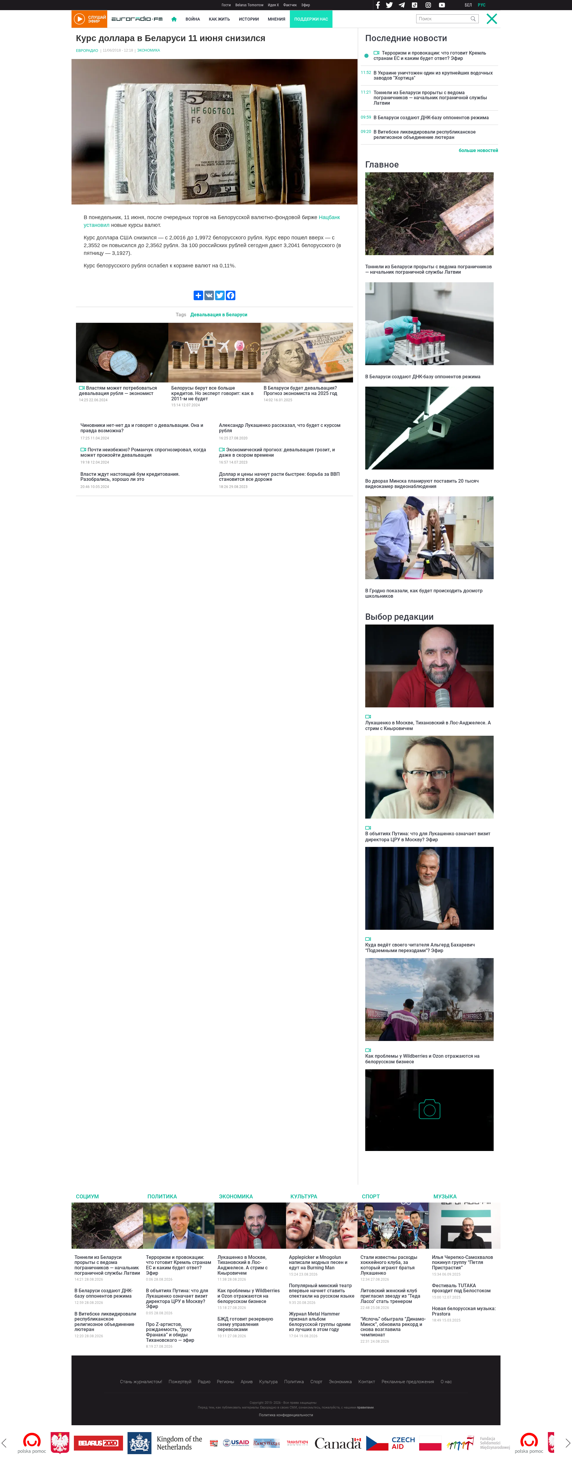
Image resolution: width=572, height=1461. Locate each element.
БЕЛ (468, 5)
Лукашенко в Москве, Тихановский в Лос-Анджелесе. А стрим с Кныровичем (242, 1265)
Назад (3, 1443)
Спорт (371, 1196)
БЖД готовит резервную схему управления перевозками (245, 1324)
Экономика (148, 50)
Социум (87, 1196)
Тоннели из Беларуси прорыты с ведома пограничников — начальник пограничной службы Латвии (430, 98)
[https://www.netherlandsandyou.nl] (133, 1443)
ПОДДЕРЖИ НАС (311, 19)
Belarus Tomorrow (249, 5)
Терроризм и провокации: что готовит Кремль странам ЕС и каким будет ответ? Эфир (430, 55)
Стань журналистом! (141, 1381)
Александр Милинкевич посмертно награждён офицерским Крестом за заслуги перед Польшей (428, 1160)
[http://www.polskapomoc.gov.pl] (496, 1443)
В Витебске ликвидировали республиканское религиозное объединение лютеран (425, 134)
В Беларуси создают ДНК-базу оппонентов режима (431, 117)
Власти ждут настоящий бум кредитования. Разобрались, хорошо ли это (130, 476)
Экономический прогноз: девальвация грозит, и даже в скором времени (277, 452)
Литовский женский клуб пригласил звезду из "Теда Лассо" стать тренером (390, 1296)
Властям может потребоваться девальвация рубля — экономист (118, 390)
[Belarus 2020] (65, 1443)
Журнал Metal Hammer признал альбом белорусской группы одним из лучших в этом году (320, 1322)
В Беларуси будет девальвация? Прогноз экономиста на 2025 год (300, 390)
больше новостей (478, 150)
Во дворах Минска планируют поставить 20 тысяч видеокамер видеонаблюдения (422, 483)
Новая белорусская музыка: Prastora (464, 1311)
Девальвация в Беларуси (218, 314)
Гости (226, 5)
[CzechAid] (357, 1443)
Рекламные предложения (408, 1381)
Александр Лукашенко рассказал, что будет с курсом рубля (280, 427)
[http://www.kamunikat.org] (234, 1443)
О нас (446, 1381)
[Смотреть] (82, 388)
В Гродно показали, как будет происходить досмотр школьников (424, 593)
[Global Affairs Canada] (305, 1443)
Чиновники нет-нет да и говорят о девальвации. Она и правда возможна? (141, 427)
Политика (162, 1196)
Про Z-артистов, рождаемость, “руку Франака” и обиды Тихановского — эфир (170, 1332)
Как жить (219, 19)
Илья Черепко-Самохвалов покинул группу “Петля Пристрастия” (462, 1262)
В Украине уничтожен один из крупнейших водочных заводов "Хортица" (433, 75)
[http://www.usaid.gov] (203, 1443)
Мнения (276, 19)
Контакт (366, 1381)
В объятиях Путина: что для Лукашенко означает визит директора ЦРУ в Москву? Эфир (427, 836)
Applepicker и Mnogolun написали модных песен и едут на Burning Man (318, 1262)
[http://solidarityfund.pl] (445, 1443)
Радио (204, 1381)
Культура (303, 1196)
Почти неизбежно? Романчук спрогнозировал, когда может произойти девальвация (143, 452)
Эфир (305, 5)
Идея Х (273, 5)
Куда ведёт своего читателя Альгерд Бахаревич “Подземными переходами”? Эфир (420, 947)
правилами (365, 1407)
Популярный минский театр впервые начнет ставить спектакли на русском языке (322, 1291)
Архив (247, 1381)
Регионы (225, 1381)
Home (174, 19)
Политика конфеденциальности (286, 1415)
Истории (249, 19)
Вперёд (568, 1443)
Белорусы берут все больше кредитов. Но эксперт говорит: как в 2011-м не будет (212, 393)
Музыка (445, 1196)
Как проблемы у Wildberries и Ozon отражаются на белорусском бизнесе (248, 1296)
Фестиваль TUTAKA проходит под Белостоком (461, 1288)
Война (193, 19)
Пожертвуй (180, 1381)
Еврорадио (87, 51)
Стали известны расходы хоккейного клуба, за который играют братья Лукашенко (388, 1265)
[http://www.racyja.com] (181, 1443)
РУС (482, 5)
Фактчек (290, 5)
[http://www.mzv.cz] (264, 1443)
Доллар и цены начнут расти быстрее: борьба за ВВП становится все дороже (279, 476)
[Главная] (137, 19)
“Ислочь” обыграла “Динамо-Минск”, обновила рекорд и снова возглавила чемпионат (393, 1327)
